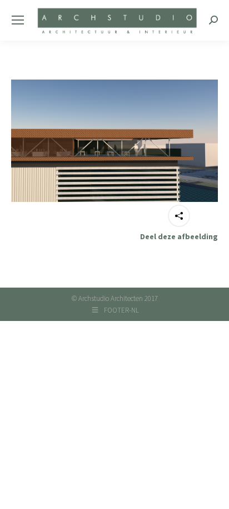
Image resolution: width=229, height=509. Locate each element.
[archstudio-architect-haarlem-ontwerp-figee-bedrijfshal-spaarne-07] (114, 141)
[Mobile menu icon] (17, 20)
